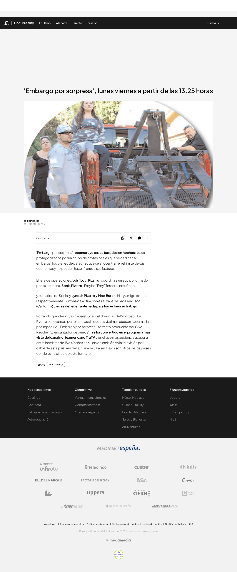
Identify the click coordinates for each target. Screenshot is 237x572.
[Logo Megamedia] (120, 540)
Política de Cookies (152, 524)
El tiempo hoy (179, 412)
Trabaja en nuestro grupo (44, 412)
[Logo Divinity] (188, 467)
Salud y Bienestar (134, 419)
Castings (33, 397)
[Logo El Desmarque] (48, 480)
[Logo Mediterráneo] (165, 506)
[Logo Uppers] (95, 493)
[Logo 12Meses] (188, 493)
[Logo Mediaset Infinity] (49, 467)
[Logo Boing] (142, 480)
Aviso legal (50, 524)
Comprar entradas (88, 405)
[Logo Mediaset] (118, 450)
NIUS (173, 419)
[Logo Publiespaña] (118, 506)
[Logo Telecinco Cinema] (141, 493)
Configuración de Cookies (125, 524)
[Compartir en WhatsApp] (123, 238)
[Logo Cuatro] (141, 467)
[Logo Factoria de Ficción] (95, 480)
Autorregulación (38, 419)
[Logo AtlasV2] (72, 506)
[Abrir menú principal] (231, 23)
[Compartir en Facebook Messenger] (139, 238)
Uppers (175, 397)
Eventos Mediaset (134, 412)
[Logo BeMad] (49, 493)
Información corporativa (71, 524)
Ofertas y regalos (87, 412)
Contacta (34, 405)
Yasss (173, 405)
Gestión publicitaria (175, 524)
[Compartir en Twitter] (131, 238)
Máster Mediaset (133, 397)
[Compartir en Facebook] (148, 238)
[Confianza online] (118, 558)
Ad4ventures (131, 427)
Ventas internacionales (90, 397)
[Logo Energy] (188, 480)
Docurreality (24, 23)
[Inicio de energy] (6, 23)
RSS (190, 524)
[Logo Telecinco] (95, 467)
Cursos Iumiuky (133, 405)
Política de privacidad (97, 524)
